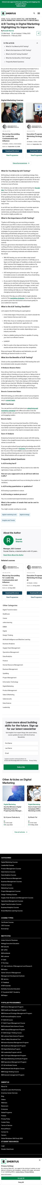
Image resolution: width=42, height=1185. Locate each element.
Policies (3, 1116)
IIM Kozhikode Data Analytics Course (13, 1068)
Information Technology (10, 682)
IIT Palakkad (5, 982)
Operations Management (11, 652)
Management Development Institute (13, 976)
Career (5, 618)
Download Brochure (12, 151)
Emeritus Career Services (9, 1093)
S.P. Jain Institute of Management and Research (16, 966)
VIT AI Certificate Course (9, 1065)
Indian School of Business (9, 940)
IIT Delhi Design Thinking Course (11, 1033)
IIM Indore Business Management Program (15, 1042)
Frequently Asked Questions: (15, 62)
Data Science (7, 703)
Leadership (6, 707)
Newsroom (4, 1106)
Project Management (9, 677)
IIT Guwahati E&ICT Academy (10, 992)
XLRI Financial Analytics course (11, 1016)
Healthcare (6, 614)
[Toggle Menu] (39, 13)
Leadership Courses (7, 865)
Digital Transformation (10, 610)
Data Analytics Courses (8, 875)
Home (3, 19)
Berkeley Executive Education (10, 989)
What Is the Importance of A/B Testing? (18, 50)
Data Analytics (7, 656)
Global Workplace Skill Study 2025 (12, 1138)
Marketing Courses (7, 888)
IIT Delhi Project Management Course (13, 1023)
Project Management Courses (10, 891)
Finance (5, 661)
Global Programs (6, 1112)
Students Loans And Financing (11, 1090)
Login (3, 1146)
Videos (3, 1099)
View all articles (19, 832)
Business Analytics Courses (10, 907)
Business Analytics (9, 644)
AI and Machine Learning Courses (12, 911)
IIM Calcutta (5, 947)
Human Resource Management (13, 665)
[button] (28, 163)
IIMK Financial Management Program (13, 1029)
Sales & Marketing (8, 694)
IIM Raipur (4, 995)
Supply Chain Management (11, 648)
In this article (9, 43)
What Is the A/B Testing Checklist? (17, 54)
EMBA (5, 627)
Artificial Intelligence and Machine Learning (16, 639)
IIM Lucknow (5, 956)
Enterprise (4, 1109)
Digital (5, 631)
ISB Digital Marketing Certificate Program (14, 1059)
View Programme (12, 155)
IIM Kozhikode (5, 953)
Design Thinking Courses (9, 894)
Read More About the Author (13, 555)
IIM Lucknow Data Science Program (12, 1036)
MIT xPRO (4, 950)
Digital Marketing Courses (9, 862)
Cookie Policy (5, 1122)
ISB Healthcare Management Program (13, 1046)
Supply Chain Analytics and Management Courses (17, 898)
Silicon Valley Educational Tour (11, 1039)
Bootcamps (5, 929)
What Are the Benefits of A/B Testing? (18, 58)
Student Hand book (7, 1149)
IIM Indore (4, 969)
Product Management (10, 690)
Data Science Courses (8, 872)
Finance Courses (6, 885)
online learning (7, 622)
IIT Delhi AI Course (7, 1020)
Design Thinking (8, 635)
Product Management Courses (11, 868)
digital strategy (24, 514)
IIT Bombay (4, 963)
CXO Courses (5, 925)
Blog (8, 19)
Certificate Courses (7, 922)
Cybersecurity (7, 699)
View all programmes (20, 163)
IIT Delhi (3, 960)
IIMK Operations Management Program (13, 1062)
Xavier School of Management (11, 972)
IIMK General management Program (12, 1075)
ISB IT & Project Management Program (13, 1055)
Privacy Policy (33, 760)
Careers (3, 1135)
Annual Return (5, 1129)
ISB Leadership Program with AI (11, 1052)
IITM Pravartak (6, 985)
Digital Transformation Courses (11, 904)
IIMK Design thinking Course (10, 1072)
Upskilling (6, 673)
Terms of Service (6, 1125)
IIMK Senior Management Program (12, 1007)
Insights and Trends (8, 520)
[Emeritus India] (8, 13)
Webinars (4, 1103)
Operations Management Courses (12, 901)
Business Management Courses (11, 881)
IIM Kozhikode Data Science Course (12, 1026)
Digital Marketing (17, 19)
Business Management (10, 669)
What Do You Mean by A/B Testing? (17, 46)
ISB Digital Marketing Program (10, 1049)
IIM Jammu (4, 979)
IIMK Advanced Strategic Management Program (16, 1013)
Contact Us (4, 1132)
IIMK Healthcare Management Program (13, 1010)
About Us (4, 1086)
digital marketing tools (9, 514)
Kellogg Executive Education (10, 943)
